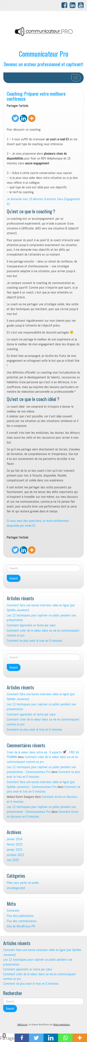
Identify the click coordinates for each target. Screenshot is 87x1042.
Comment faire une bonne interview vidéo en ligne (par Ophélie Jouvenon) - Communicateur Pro (41, 784)
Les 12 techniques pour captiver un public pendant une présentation (41, 617)
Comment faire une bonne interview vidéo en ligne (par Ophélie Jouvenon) (41, 607)
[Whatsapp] (65, 1038)
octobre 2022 (15, 855)
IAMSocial (22, 1024)
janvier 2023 (14, 849)
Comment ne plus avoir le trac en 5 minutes (34, 640)
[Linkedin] (23, 115)
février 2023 (14, 844)
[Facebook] (22, 1038)
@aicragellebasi (61, 1024)
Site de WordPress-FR (21, 926)
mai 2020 (13, 860)
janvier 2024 (14, 839)
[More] (31, 115)
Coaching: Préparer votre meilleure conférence (36, 96)
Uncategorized (16, 888)
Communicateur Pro (43, 54)
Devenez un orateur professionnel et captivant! (43, 63)
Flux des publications (20, 915)
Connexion (13, 910)
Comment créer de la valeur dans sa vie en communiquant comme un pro (43, 633)
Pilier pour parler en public (23, 882)
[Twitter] (15, 115)
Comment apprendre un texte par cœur (31, 625)
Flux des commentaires (22, 921)
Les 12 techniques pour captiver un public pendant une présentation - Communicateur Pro (41, 769)
